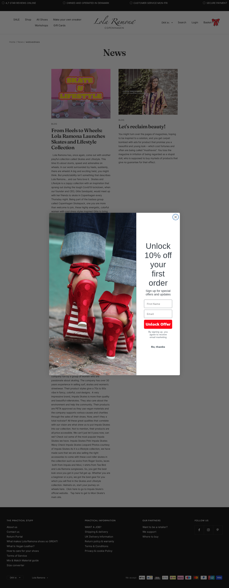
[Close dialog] (176, 217)
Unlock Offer (158, 324)
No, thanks (158, 347)
